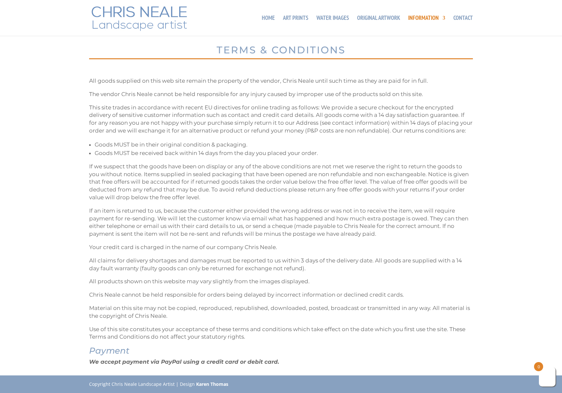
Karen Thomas (212, 384)
